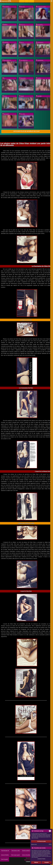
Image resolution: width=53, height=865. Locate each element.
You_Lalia (23, 114)
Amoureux (31, 1)
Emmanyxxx (40, 24)
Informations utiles (16, 850)
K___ (5, 78)
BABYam (6, 24)
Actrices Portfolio (5, 855)
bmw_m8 (22, 6)
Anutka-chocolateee (41, 6)
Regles (44, 858)
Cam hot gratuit (4, 859)
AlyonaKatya (6, 6)
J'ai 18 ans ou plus (41, 841)
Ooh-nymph (6, 114)
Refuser (36, 862)
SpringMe (39, 96)
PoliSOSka (6, 42)
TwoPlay (39, 78)
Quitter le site (34, 844)
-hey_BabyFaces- (24, 60)
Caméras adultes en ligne (27, 850)
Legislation (29, 858)
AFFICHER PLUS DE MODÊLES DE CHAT (26, 131)
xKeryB (22, 96)
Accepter (47, 862)
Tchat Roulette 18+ (5, 850)
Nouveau (27, 1)
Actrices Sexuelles (26, 855)
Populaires (21, 1)
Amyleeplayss (40, 42)
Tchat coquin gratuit (15, 855)
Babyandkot (23, 78)
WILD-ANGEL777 (7, 60)
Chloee (5, 96)
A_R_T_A (22, 24)
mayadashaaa (40, 60)
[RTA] (50, 844)
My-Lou (22, 42)
